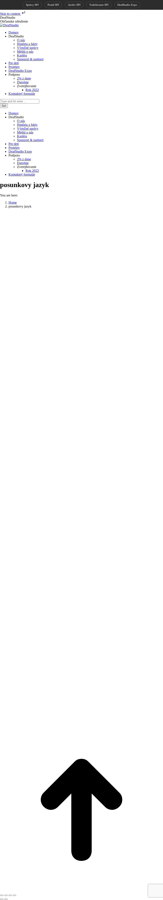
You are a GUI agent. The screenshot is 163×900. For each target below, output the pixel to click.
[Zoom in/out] (14, 895)
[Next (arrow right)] (6, 899)
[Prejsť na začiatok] (81, 890)
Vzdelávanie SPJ (98, 4)
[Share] (6, 895)
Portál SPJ (53, 4)
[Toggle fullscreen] (10, 895)
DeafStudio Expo (127, 4)
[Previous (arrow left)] (1, 899)
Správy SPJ (32, 4)
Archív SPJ (74, 4)
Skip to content (10, 14)
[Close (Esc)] (1, 895)
